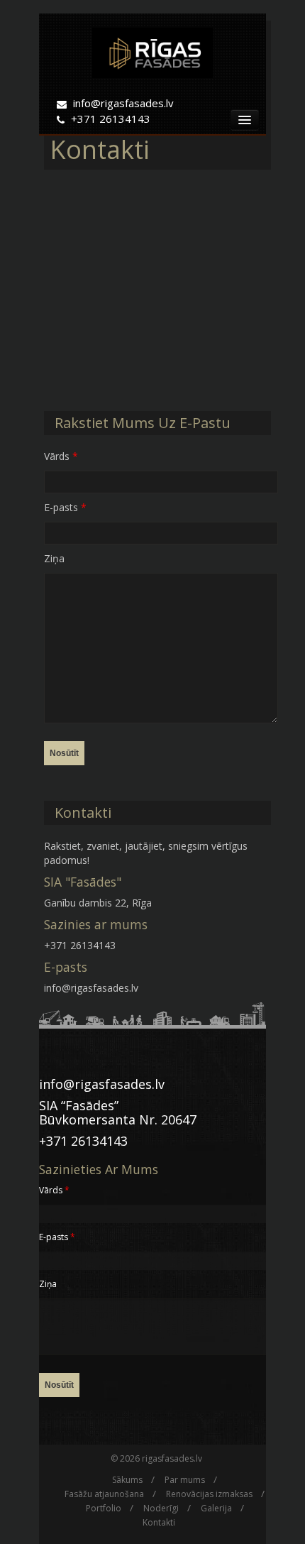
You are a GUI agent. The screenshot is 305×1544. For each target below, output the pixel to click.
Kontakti (159, 1522)
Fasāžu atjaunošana (104, 1494)
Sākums (127, 1480)
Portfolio (103, 1508)
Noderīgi (161, 1508)
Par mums (185, 1480)
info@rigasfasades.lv (123, 103)
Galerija (216, 1508)
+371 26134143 (110, 118)
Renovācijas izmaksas (209, 1494)
